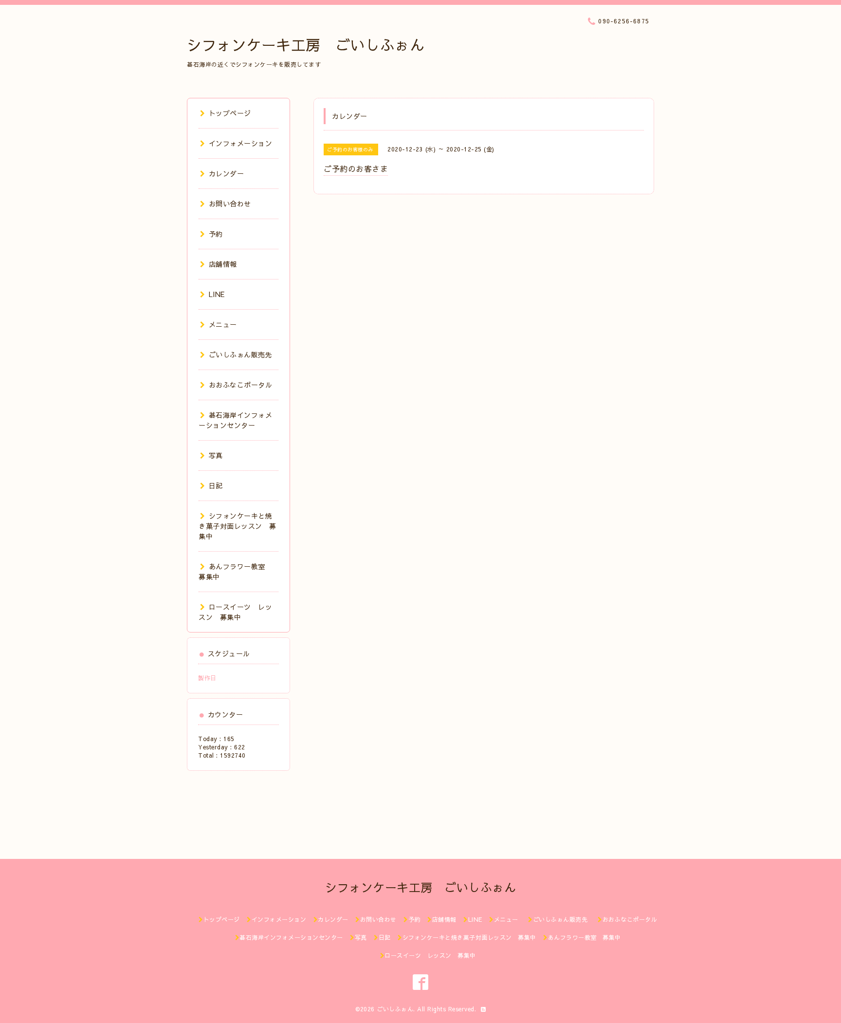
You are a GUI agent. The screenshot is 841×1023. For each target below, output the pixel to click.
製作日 (207, 678)
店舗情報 (223, 264)
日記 (216, 485)
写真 (216, 455)
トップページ (230, 113)
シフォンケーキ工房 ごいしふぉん (305, 45)
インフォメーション (240, 143)
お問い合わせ (230, 203)
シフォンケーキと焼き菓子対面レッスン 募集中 (237, 526)
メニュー (223, 324)
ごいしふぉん (395, 1009)
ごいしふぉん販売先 (244, 354)
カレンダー (226, 173)
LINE (217, 294)
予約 (216, 234)
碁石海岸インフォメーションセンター (235, 420)
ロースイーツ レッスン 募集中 (235, 612)
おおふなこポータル (240, 385)
